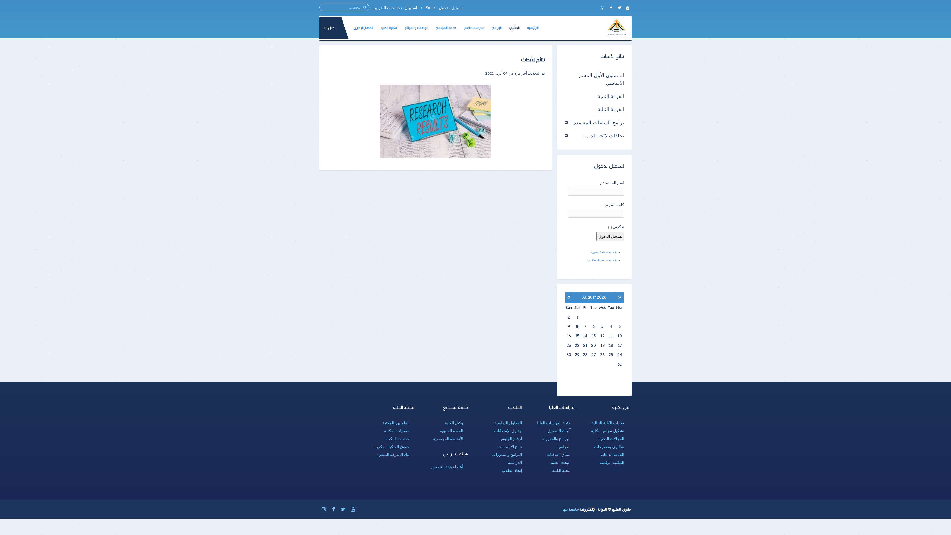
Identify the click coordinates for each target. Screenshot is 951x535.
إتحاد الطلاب (512, 470)
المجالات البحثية (611, 438)
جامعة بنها (570, 509)
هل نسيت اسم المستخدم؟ (602, 260)
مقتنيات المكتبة (396, 430)
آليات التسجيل (558, 430)
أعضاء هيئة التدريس (447, 466)
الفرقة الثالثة (611, 109)
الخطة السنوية (451, 430)
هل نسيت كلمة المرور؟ (604, 252)
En (427, 7)
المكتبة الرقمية (612, 462)
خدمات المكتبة (397, 438)
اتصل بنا (330, 28)
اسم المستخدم (612, 182)
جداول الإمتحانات (508, 430)
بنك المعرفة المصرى (392, 454)
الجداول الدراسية (508, 422)
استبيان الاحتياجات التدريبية (395, 7)
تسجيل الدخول (451, 7)
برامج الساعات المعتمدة (598, 122)
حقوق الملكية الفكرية (392, 446)
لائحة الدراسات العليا (553, 422)
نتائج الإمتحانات (510, 446)
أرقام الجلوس (510, 438)
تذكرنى (618, 226)
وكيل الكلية (454, 422)
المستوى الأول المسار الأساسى (601, 79)
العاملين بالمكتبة (396, 422)
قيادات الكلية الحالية (607, 422)
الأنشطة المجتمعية (448, 438)
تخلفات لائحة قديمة (603, 136)
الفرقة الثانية (611, 96)
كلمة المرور (614, 204)
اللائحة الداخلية (612, 454)
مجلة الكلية (561, 470)
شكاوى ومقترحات (609, 446)
